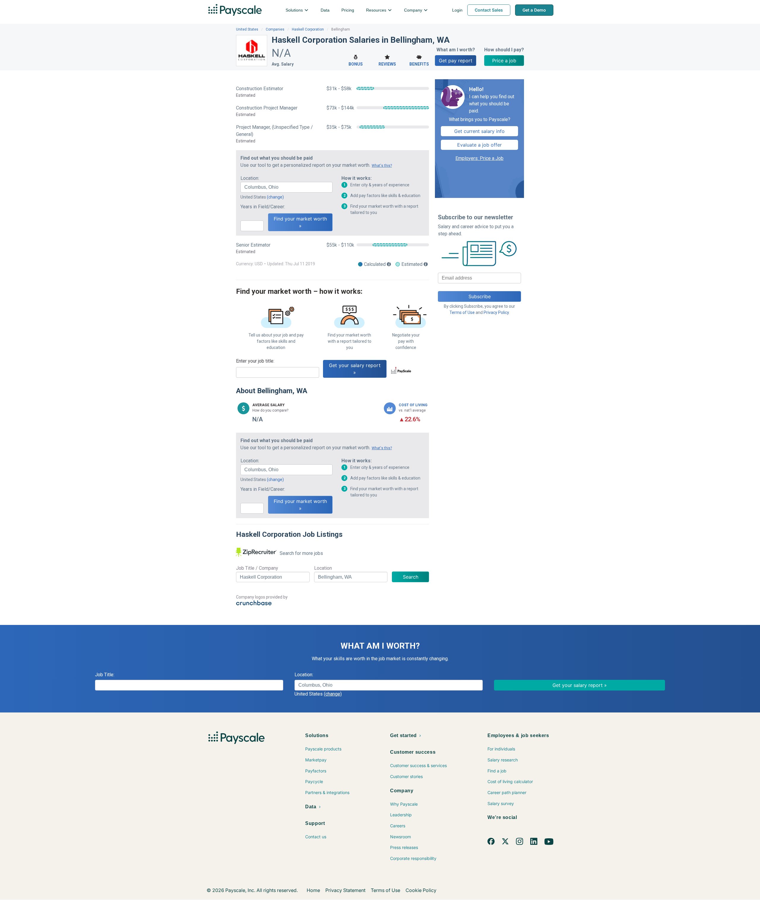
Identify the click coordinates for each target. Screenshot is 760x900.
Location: (249, 178)
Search (410, 577)
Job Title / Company (257, 568)
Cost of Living (413, 405)
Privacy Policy (496, 312)
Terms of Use (462, 312)
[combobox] (286, 187)
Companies (275, 29)
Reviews (387, 64)
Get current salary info (479, 131)
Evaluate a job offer (479, 145)
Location (323, 568)
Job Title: (104, 674)
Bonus (356, 64)
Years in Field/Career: (262, 206)
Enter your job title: (255, 361)
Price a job (504, 61)
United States (247, 29)
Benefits (419, 64)
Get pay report (455, 61)
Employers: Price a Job (479, 158)
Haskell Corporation (308, 29)
